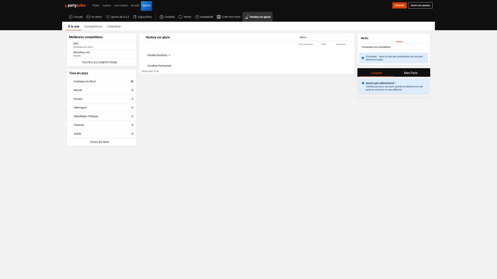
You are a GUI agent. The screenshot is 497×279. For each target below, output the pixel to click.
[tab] (74, 26)
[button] (246, 44)
